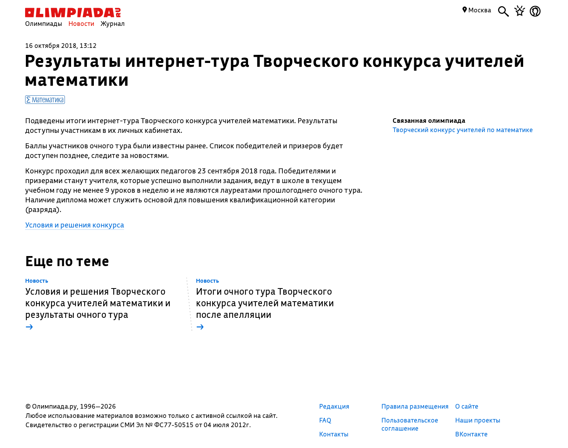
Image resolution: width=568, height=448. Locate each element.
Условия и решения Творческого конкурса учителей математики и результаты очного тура (97, 305)
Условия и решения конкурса (74, 224)
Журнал (112, 23)
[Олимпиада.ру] (73, 12)
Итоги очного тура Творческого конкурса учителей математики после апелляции (265, 305)
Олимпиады (43, 23)
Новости (81, 23)
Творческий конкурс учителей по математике (463, 130)
